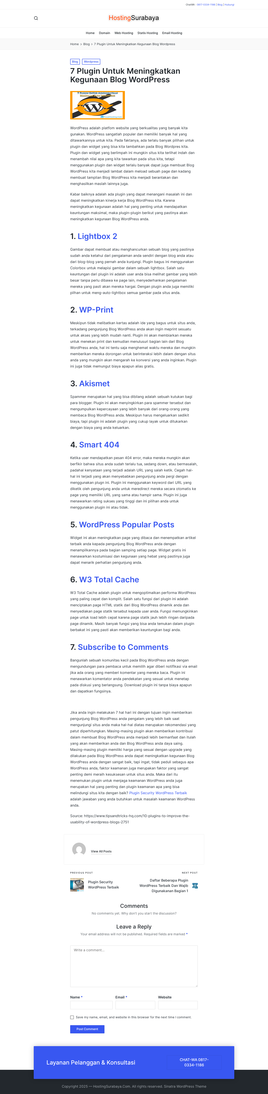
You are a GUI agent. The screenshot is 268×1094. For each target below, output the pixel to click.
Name (76, 997)
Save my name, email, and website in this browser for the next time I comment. (134, 1017)
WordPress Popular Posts (126, 524)
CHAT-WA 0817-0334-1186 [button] (194, 1062)
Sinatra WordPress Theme (185, 1086)
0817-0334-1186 (206, 4)
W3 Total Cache (109, 579)
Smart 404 (99, 444)
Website (165, 997)
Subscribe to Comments (123, 647)
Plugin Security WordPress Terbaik (158, 793)
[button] (101, 851)
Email (121, 997)
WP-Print (96, 309)
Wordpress (91, 61)
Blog (219, 4)
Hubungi (229, 4)
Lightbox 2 (97, 236)
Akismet (94, 383)
